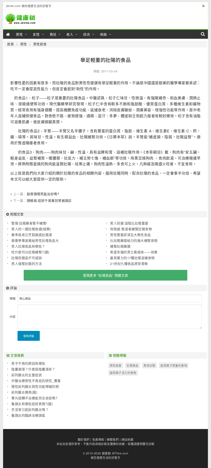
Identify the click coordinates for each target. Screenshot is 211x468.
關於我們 (84, 439)
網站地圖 (128, 439)
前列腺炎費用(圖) (24, 392)
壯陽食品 (132, 365)
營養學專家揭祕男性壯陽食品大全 (33, 240)
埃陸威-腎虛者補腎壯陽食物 (131, 229)
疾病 (103, 34)
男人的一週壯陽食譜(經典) (31, 229)
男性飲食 (40, 44)
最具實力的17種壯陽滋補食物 (132, 257)
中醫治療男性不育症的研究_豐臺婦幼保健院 (34, 380)
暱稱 (12, 298)
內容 (12, 316)
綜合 (86, 34)
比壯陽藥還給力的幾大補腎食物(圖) (131, 240)
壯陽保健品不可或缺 (26, 257)
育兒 (53, 34)
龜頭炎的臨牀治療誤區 (28, 415)
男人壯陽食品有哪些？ (28, 246)
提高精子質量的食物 (173, 365)
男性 (19, 34)
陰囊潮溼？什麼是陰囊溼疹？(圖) (31, 369)
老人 (69, 34)
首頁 (10, 44)
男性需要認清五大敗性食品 (130, 234)
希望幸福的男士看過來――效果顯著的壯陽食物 (131, 252)
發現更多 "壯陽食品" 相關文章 (105, 275)
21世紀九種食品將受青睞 (129, 263)
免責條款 (98, 439)
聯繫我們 (113, 439)
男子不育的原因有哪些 (28, 363)
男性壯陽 (149, 365)
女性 (36, 34)
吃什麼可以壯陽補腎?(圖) (30, 252)
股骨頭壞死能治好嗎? (43, 194)
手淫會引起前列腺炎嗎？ (30, 409)
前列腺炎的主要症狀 (26, 375)
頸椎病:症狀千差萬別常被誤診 (49, 200)
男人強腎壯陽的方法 (26, 263)
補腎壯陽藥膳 (120, 246)
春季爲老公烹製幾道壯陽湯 (31, 234)
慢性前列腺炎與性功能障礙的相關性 (33, 386)
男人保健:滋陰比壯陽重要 (129, 223)
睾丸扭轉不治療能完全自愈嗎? (34, 398)
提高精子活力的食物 (123, 372)
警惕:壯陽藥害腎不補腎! (29, 223)
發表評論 (28, 336)
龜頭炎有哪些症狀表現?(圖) (32, 403)
